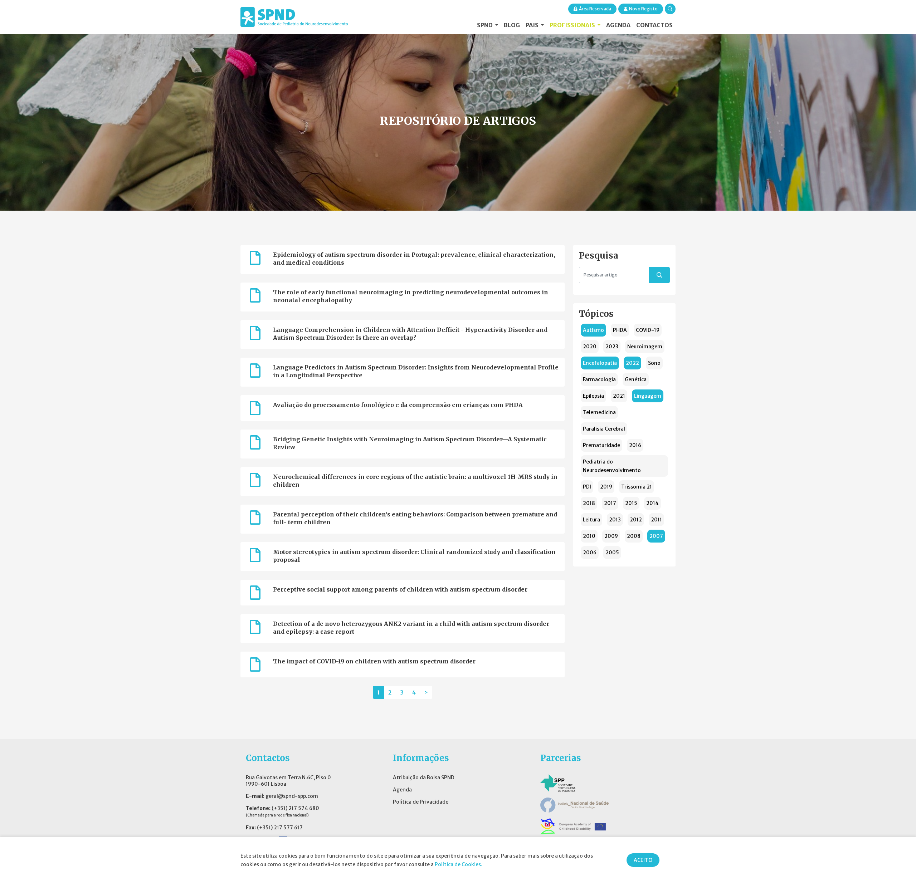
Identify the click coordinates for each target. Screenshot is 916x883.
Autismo (593, 330)
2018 (589, 503)
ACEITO (643, 860)
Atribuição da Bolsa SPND (423, 777)
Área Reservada (595, 8)
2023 (611, 346)
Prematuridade (601, 445)
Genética (636, 379)
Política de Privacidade (420, 802)
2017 (610, 503)
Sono (654, 363)
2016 (635, 445)
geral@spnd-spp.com (291, 796)
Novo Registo (643, 8)
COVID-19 (647, 330)
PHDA (620, 330)
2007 (656, 536)
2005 (612, 552)
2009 (611, 536)
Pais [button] (533, 25)
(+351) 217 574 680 (295, 808)
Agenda (618, 25)
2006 (589, 552)
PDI (587, 487)
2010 (589, 536)
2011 (656, 519)
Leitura (591, 519)
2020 (589, 346)
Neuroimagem (644, 346)
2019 (606, 487)
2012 (636, 519)
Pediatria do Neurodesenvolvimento (612, 466)
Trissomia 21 (636, 487)
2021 (619, 396)
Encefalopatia (600, 363)
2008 (633, 536)
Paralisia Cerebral (604, 429)
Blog (512, 25)
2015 (631, 503)
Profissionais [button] (573, 25)
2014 (652, 503)
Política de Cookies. (458, 864)
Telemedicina (599, 412)
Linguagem (647, 396)
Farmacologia (599, 379)
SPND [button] (485, 25)
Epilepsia (593, 396)
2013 (615, 519)
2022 (632, 363)
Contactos (654, 25)
